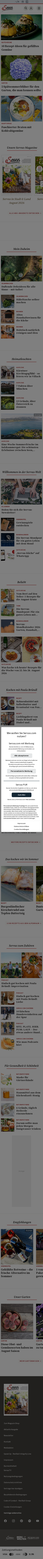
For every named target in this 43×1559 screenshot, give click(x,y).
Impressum (22, 823)
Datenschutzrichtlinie (21, 826)
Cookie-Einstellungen (21, 829)
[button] (21, 795)
